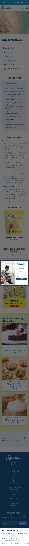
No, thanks (21, 283)
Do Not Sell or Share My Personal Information (14, 543)
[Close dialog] (27, 262)
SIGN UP (21, 278)
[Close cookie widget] (27, 530)
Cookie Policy (16, 540)
